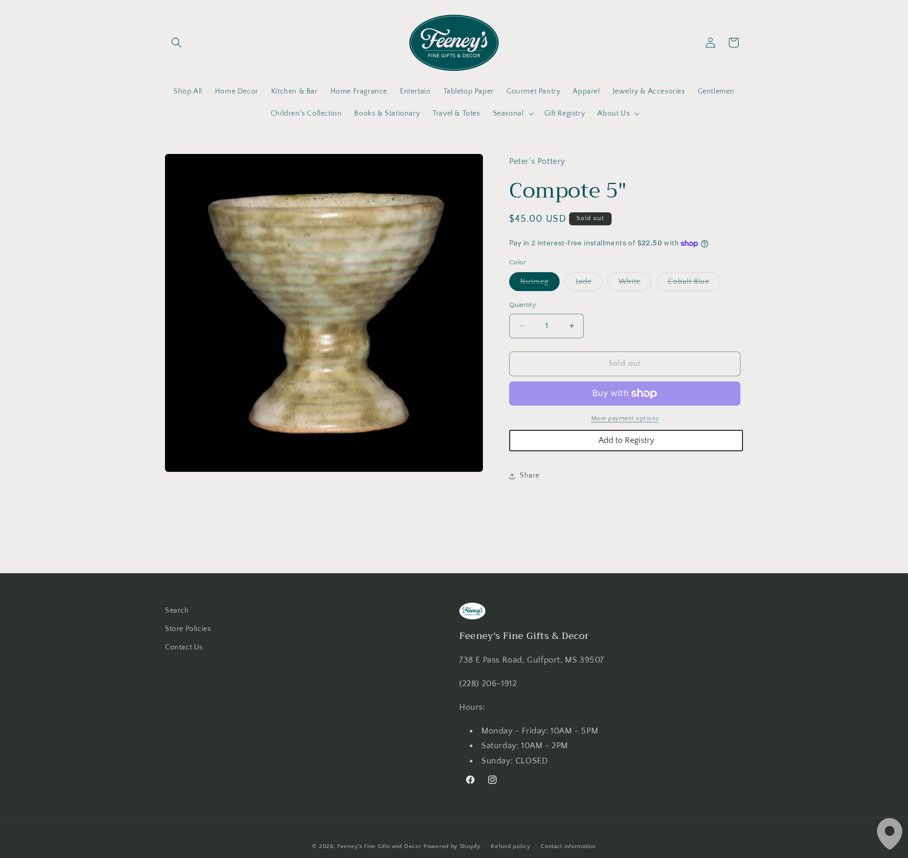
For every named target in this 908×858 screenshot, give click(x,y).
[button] (176, 42)
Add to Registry (626, 440)
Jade (589, 284)
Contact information (568, 846)
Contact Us (184, 647)
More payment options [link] (625, 418)
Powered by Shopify (452, 846)
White (635, 284)
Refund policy (510, 846)
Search (177, 610)
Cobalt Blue (694, 284)
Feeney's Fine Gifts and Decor (379, 846)
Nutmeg (540, 284)
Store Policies (188, 629)
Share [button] (530, 475)
